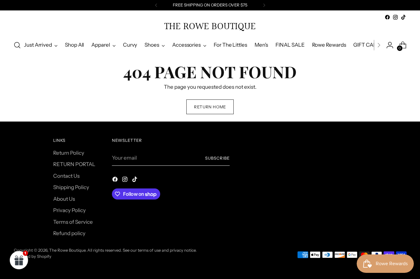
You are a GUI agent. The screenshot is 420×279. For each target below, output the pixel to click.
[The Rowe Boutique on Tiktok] (403, 17)
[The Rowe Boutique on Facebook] (387, 17)
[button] (19, 260)
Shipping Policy (71, 187)
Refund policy (69, 233)
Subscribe (217, 158)
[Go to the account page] (390, 45)
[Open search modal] (17, 45)
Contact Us (66, 176)
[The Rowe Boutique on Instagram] (395, 17)
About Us (64, 199)
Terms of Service (73, 222)
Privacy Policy (69, 210)
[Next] (264, 5)
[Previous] (156, 5)
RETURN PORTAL (74, 164)
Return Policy (68, 153)
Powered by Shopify (32, 256)
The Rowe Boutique (67, 250)
